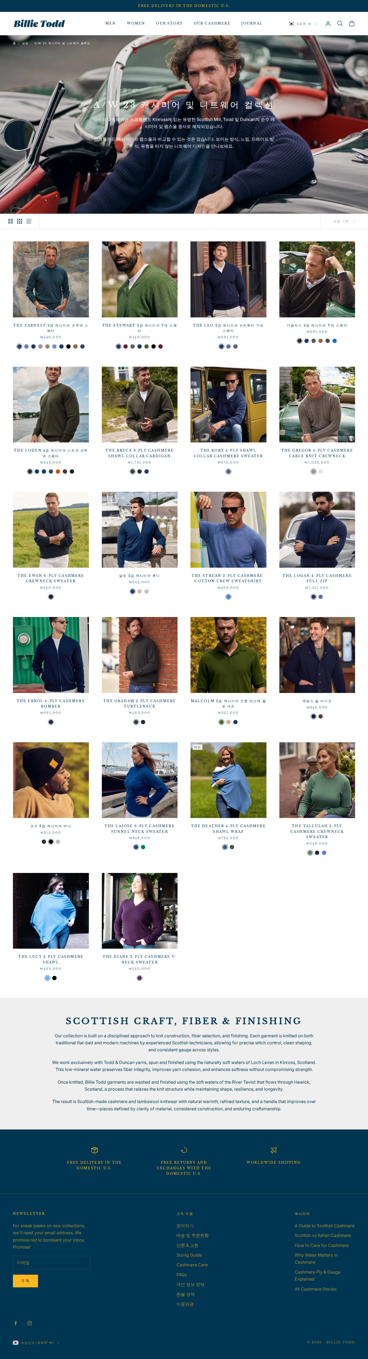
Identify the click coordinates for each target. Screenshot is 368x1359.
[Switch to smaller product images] (19, 221)
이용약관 (185, 1304)
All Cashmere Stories (315, 1289)
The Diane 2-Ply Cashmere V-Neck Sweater (140, 959)
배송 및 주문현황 (192, 1235)
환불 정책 (185, 1294)
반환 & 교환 (187, 1245)
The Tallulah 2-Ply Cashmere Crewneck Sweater (317, 831)
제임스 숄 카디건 (317, 701)
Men (110, 23)
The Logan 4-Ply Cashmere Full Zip (317, 578)
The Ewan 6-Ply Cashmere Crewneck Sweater (51, 578)
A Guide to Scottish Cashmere (325, 1225)
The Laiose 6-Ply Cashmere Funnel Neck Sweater (140, 828)
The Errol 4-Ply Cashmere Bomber (51, 703)
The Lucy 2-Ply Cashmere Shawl (51, 959)
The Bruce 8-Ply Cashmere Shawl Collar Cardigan (139, 453)
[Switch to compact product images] (28, 221)
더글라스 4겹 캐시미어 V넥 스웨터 (317, 325)
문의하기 (185, 1225)
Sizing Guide (189, 1255)
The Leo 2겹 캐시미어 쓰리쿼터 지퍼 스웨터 (228, 328)
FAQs (181, 1274)
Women (136, 23)
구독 (25, 1280)
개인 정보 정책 (190, 1284)
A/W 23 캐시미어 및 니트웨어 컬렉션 (62, 43)
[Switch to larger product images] (10, 221)
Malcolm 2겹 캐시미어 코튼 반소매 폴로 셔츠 (228, 703)
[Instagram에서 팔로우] (29, 1323)
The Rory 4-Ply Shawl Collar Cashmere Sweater (228, 453)
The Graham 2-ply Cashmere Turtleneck (139, 703)
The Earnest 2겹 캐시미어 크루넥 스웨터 (50, 328)
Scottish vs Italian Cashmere (323, 1235)
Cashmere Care (192, 1264)
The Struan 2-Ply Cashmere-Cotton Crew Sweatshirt (228, 578)
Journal (252, 23)
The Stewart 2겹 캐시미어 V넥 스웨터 (139, 328)
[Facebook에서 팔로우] (15, 1323)
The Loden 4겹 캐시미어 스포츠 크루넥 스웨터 (51, 453)
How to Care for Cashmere (322, 1245)
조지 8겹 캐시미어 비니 (50, 826)
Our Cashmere (212, 23)
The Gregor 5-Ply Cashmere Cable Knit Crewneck (317, 453)
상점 (25, 43)
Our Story (169, 23)
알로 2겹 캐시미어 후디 (139, 576)
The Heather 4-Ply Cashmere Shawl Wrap (228, 828)
